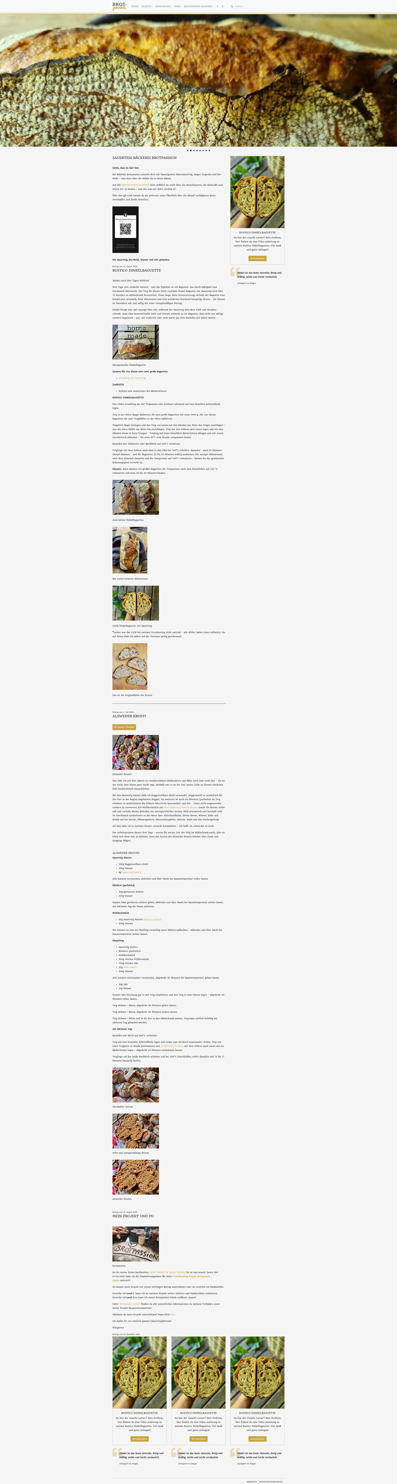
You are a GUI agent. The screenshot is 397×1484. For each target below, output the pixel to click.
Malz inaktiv (130, 967)
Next (392, 80)
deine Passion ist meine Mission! (168, 1272)
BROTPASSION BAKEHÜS (135, 185)
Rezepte (146, 6)
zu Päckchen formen (172, 1046)
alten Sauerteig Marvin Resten (181, 807)
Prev (4, 80)
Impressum (252, 1482)
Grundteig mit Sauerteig (132, 378)
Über (177, 6)
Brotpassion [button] (257, 258)
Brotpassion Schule (129, 1304)
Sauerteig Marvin (131, 872)
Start (135, 6)
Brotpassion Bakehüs (198, 6)
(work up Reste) (152, 919)
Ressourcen (162, 6)
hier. (173, 1314)
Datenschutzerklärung (271, 1482)
